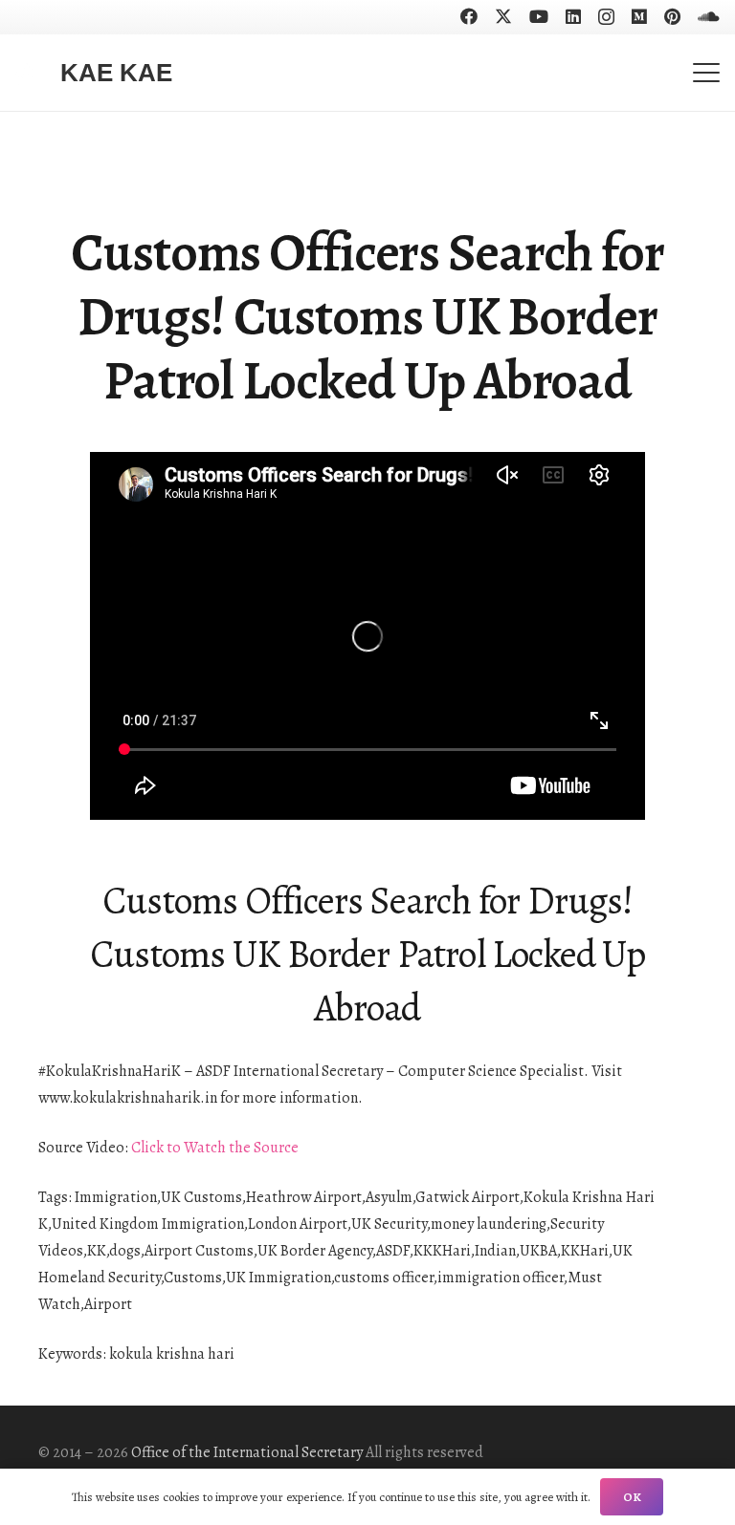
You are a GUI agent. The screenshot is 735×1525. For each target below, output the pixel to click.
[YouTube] (538, 16)
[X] (503, 16)
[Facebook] (469, 16)
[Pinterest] (672, 16)
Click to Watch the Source (215, 1147)
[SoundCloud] (709, 16)
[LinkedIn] (573, 16)
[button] (706, 72)
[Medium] (639, 16)
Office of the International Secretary (247, 1452)
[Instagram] (606, 17)
